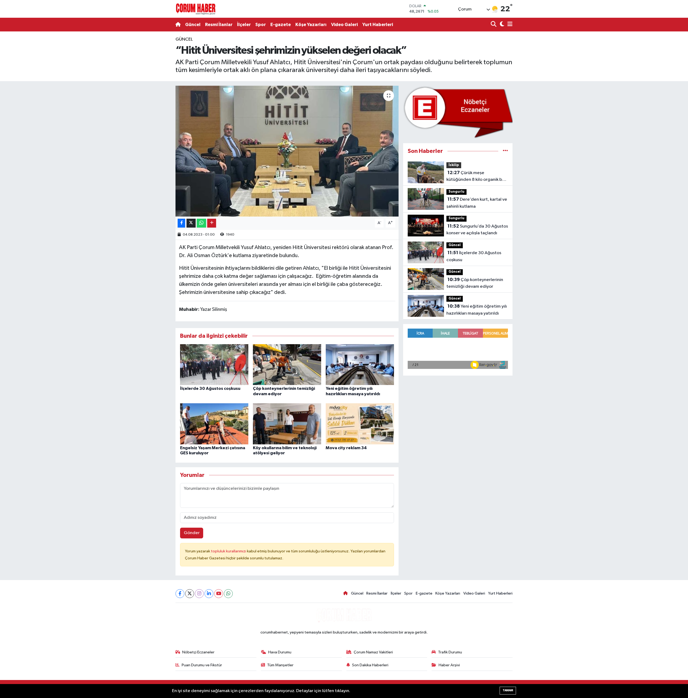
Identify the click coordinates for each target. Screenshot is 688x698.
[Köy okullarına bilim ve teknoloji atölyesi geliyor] (287, 424)
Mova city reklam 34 (346, 448)
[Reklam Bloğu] (458, 112)
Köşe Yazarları (311, 24)
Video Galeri (344, 24)
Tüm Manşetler (280, 665)
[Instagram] (199, 593)
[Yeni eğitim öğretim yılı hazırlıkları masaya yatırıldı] (360, 364)
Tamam (508, 690)
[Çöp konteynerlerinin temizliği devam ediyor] (287, 364)
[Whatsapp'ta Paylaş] (201, 223)
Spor (260, 24)
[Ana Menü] (509, 24)
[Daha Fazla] (211, 223)
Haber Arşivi (449, 665)
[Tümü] (505, 151)
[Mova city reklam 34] (360, 424)
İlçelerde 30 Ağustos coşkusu (210, 388)
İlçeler (244, 24)
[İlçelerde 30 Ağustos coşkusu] (214, 364)
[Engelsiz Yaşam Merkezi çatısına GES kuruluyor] (214, 424)
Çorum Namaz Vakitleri (373, 652)
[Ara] (494, 24)
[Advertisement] (151, 116)
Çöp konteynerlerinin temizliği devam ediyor (474, 283)
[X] (189, 593)
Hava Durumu (279, 652)
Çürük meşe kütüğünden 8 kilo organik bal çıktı (476, 176)
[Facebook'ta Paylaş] (181, 223)
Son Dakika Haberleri (370, 665)
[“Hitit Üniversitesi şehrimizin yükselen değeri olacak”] (287, 151)
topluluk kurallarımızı (229, 551)
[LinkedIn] (209, 593)
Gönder (192, 533)
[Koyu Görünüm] (501, 24)
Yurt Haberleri (377, 24)
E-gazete (280, 24)
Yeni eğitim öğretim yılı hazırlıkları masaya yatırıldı (476, 310)
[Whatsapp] (228, 593)
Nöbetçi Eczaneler (198, 652)
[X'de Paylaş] (191, 223)
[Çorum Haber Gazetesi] (195, 9)
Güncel (192, 24)
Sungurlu (456, 191)
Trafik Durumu (450, 652)
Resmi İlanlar (218, 24)
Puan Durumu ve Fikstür (202, 665)
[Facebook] (179, 593)
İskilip (454, 165)
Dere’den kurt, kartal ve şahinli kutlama (476, 203)
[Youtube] (218, 593)
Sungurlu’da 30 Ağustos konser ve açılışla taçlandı (477, 230)
